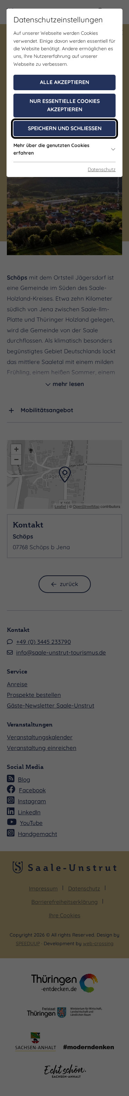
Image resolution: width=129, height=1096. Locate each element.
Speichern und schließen (64, 128)
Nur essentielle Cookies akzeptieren (65, 105)
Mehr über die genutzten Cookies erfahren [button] (51, 149)
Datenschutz (102, 169)
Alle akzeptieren (64, 82)
